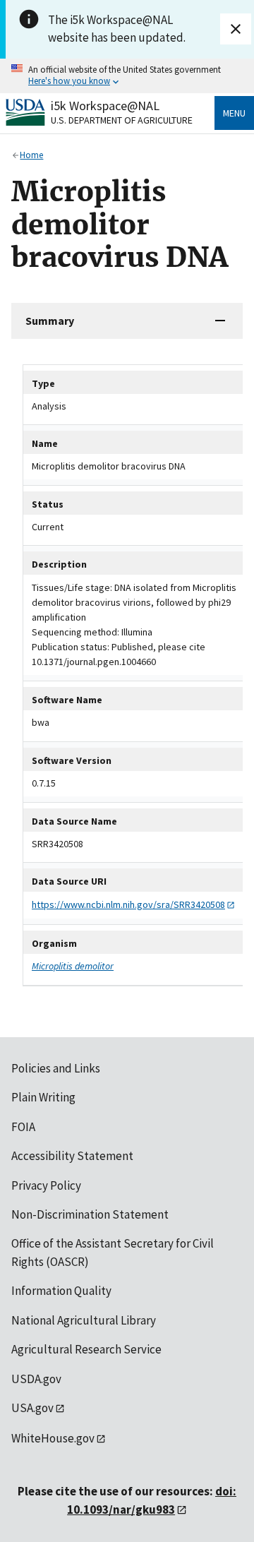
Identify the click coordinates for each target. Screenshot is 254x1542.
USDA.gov (36, 1379)
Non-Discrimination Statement (90, 1214)
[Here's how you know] (127, 76)
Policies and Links (55, 1068)
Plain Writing (43, 1097)
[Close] (235, 28)
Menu (234, 113)
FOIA (23, 1127)
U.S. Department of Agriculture (122, 120)
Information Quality (61, 1290)
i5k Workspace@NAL (105, 105)
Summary (49, 320)
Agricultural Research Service (86, 1349)
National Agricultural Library (83, 1320)
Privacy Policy (46, 1185)
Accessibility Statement (72, 1156)
